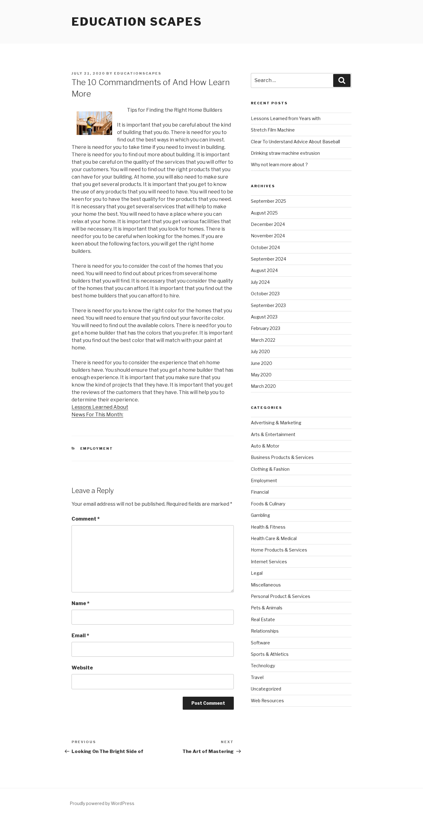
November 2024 (268, 235)
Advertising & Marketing (276, 422)
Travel (257, 677)
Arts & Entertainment (273, 434)
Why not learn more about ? (279, 164)
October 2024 (265, 247)
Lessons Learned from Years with (286, 118)
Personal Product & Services (280, 596)
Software (260, 642)
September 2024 (268, 259)
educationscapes (137, 73)
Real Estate (263, 619)
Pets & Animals (266, 607)
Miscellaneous (266, 584)
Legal (257, 573)
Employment (96, 448)
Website (82, 668)
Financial (260, 492)
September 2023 (268, 305)
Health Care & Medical (274, 538)
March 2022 (263, 340)
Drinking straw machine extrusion (285, 153)
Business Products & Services (282, 457)
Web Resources (267, 700)
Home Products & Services (279, 549)
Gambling (260, 515)
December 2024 (268, 224)
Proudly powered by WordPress (102, 803)
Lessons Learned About (100, 407)
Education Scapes (137, 21)
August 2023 (264, 316)
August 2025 (264, 212)
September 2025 (268, 201)
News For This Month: (97, 415)
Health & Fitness (268, 527)
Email (80, 635)
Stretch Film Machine (273, 129)
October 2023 (265, 293)
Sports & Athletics (270, 654)
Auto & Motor (265, 445)
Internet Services (269, 561)
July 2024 (260, 282)
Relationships (265, 631)
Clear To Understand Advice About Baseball (295, 141)
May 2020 (261, 374)
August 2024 (264, 270)
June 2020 (261, 363)
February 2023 (265, 328)
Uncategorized (266, 688)
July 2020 (260, 351)
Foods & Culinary (268, 503)
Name (80, 603)
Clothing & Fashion (270, 469)
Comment (86, 519)
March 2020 (263, 386)
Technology (263, 665)
